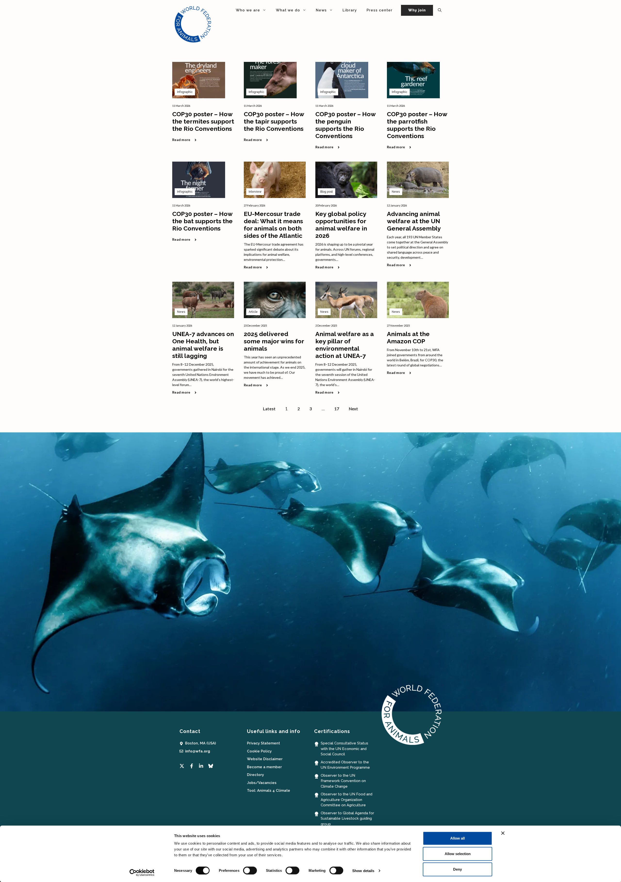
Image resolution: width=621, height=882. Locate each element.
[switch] (250, 870)
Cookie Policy (259, 751)
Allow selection (458, 854)
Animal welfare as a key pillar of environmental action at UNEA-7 (344, 344)
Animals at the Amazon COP (408, 337)
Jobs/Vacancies (262, 783)
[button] (439, 10)
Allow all (457, 838)
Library (350, 10)
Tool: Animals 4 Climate (268, 790)
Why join (417, 10)
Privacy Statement (263, 743)
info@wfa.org (197, 751)
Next (353, 408)
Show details (363, 870)
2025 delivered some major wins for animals (274, 341)
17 (336, 408)
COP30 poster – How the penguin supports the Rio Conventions (345, 125)
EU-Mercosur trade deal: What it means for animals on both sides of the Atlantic (273, 224)
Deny (457, 869)
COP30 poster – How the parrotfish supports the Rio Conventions (417, 125)
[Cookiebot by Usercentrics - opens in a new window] (142, 872)
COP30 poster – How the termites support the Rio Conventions (203, 121)
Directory (255, 775)
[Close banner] (503, 833)
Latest (269, 408)
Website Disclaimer (265, 759)
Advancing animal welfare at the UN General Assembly (414, 221)
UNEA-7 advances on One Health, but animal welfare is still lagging (203, 344)
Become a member (264, 767)
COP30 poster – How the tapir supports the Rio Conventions (274, 121)
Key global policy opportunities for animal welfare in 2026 (341, 224)
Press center (379, 10)
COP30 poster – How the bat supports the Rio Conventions (202, 221)
